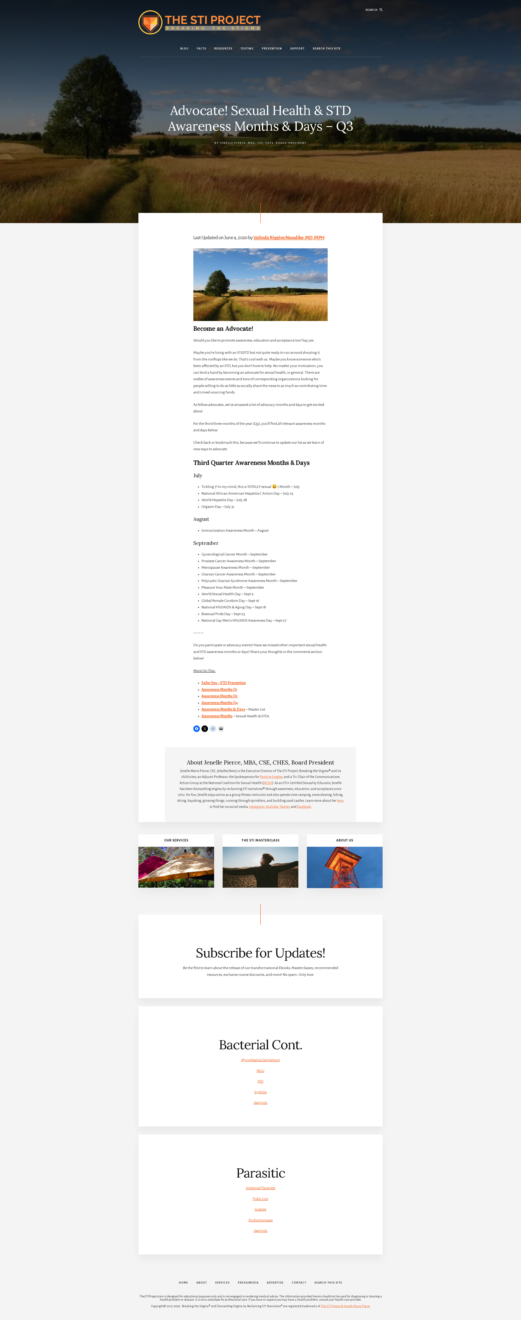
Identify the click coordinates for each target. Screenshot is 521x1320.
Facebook (304, 807)
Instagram (256, 807)
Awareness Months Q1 (219, 690)
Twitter (284, 807)
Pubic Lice (260, 1199)
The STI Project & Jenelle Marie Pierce (345, 1306)
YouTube (272, 807)
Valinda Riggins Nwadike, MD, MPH (289, 237)
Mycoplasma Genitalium (260, 1060)
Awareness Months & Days (223, 709)
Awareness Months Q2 (219, 696)
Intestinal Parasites (260, 1188)
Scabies (260, 1209)
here (340, 801)
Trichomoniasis (260, 1220)
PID (260, 1081)
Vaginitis (260, 1103)
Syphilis (260, 1092)
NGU (260, 1071)
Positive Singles (271, 777)
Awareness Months (216, 716)
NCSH (267, 783)
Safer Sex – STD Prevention (223, 683)
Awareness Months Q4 (219, 703)
